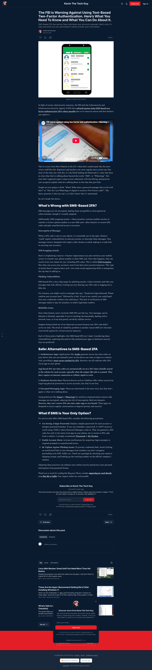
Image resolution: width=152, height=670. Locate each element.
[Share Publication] (126, 4)
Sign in (145, 4)
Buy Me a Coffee (50, 476)
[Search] (122, 4)
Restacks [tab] (52, 537)
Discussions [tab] (54, 563)
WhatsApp (70, 397)
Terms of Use (86, 632)
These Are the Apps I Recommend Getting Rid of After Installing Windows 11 (63, 588)
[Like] (40, 37)
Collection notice (92, 655)
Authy (77, 354)
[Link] (35, 205)
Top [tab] (41, 563)
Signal (59, 397)
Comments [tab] (43, 537)
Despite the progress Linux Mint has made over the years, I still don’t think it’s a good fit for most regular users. (66, 575)
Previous (46, 522)
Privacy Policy (91, 634)
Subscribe (135, 4)
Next (107, 522)
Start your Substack (70, 660)
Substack (66, 666)
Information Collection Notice (75, 634)
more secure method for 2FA (66, 360)
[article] (76, 574)
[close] (96, 601)
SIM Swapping (104, 262)
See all (42, 624)
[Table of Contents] (2, 335)
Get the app (86, 660)
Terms (83, 655)
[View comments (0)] (45, 37)
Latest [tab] (46, 563)
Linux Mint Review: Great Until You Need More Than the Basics (64, 569)
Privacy (77, 655)
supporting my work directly (100, 473)
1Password (80, 436)
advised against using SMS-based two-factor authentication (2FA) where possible (74, 110)
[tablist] (47, 537)
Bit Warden (93, 436)
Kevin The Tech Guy (49, 30)
